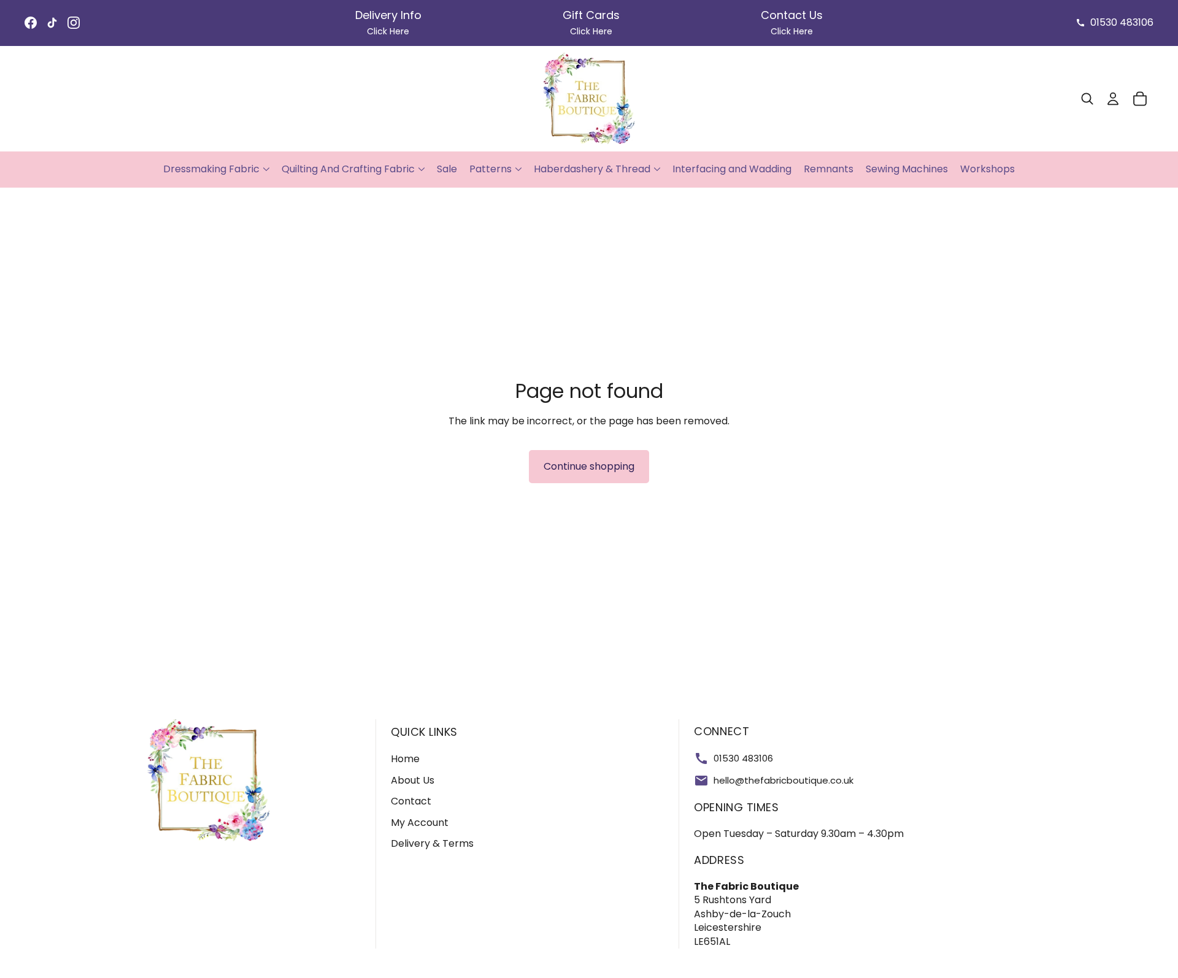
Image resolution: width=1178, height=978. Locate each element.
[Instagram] (73, 23)
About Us (412, 780)
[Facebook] (31, 23)
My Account (419, 823)
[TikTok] (52, 23)
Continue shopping (589, 466)
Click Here (388, 31)
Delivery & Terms (432, 843)
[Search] (1087, 98)
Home (405, 759)
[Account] (1112, 98)
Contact (411, 801)
